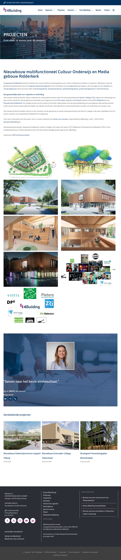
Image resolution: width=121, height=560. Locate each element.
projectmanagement (86, 89)
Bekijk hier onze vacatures (14, 539)
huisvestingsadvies (40, 89)
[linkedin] (5, 398)
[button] (114, 10)
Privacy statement (74, 552)
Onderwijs (47, 495)
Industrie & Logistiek (50, 504)
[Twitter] (13, 520)
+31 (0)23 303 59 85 (11, 510)
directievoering (102, 89)
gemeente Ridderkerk (14, 83)
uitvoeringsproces (10, 89)
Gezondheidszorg (49, 492)
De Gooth (77, 100)
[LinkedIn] (32, 520)
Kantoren (46, 501)
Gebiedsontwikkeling (51, 515)
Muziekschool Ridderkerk (13, 103)
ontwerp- (107, 86)
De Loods (61, 100)
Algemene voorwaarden (90, 552)
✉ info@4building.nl (11, 513)
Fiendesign (64, 555)
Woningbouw (48, 506)
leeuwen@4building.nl (12, 122)
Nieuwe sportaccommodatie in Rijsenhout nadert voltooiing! (98, 512)
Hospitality (47, 498)
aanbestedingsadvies (70, 89)
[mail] (10, 398)
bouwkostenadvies (55, 89)
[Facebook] (7, 520)
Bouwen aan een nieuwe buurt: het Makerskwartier (95, 499)
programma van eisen (77, 86)
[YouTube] (26, 520)
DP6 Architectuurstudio (20, 135)
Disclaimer (62, 552)
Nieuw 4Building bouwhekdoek (94, 506)
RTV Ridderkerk (99, 100)
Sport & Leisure (48, 509)
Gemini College (85, 97)
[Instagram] (20, 520)
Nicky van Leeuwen (61, 119)
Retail (45, 512)
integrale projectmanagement (39, 86)
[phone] (15, 398)
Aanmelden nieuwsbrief (13, 532)
